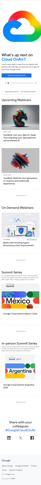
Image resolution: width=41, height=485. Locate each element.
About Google (7, 466)
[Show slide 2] (10, 83)
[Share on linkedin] (9, 438)
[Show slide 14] (32, 83)
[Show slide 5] (15, 83)
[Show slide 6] (17, 83)
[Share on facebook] (32, 438)
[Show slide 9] (23, 83)
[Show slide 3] (12, 83)
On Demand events (28, 92)
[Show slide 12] (29, 83)
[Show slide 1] (8, 83)
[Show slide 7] (19, 83)
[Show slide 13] (30, 83)
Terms (4, 470)
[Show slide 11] (27, 83)
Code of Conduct (16, 470)
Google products (22, 466)
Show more (20, 195)
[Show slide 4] (13, 83)
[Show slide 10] (25, 83)
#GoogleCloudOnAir (20, 430)
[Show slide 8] (21, 83)
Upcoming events (12, 92)
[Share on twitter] (20, 438)
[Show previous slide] (5, 83)
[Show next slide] (36, 83)
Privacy (34, 466)
